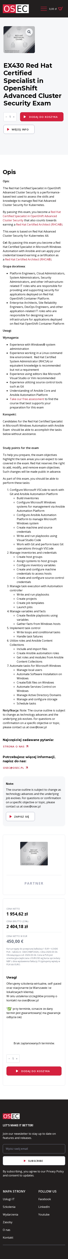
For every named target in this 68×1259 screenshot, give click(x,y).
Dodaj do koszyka (43, 117)
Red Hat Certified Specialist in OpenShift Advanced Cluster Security (32, 216)
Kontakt (8, 1237)
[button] (29, 32)
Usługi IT (9, 1199)
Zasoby (7, 1222)
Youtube (44, 1214)
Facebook (44, 1199)
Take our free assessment (27, 399)
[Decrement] (6, 117)
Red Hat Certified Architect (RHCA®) (39, 224)
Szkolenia (9, 1207)
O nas (6, 1230)
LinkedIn (44, 1207)
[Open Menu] (44, 9)
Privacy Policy (55, 1171)
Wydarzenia (10, 1214)
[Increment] (14, 117)
